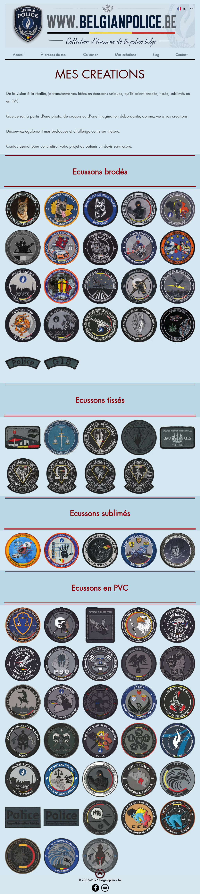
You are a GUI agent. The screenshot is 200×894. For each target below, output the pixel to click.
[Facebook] (95, 888)
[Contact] (105, 888)
